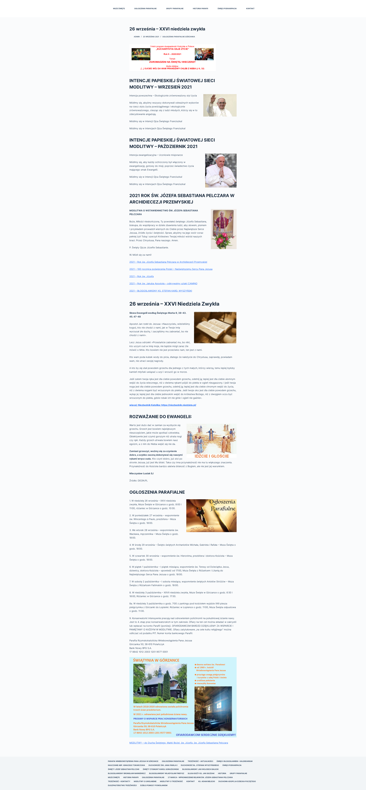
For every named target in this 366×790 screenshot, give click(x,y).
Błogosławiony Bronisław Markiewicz (127, 773)
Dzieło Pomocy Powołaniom (153, 785)
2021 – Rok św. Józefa (141, 276)
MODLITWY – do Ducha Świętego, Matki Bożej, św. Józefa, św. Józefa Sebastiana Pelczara (178, 742)
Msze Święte (119, 8)
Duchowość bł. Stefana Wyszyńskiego (200, 765)
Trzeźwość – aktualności (200, 761)
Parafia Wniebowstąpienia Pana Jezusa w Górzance (133, 761)
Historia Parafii (200, 8)
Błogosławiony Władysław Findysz (166, 773)
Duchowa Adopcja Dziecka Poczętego (237, 781)
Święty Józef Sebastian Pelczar (123, 769)
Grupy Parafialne (174, 8)
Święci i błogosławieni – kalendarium (234, 761)
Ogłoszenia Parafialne (145, 8)
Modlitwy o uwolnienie (145, 781)
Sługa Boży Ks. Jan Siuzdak (201, 773)
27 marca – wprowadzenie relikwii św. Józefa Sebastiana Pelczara (200, 777)
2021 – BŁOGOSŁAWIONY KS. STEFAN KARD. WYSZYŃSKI (160, 290)
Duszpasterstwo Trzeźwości (122, 785)
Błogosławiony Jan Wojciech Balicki (200, 769)
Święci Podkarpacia (227, 8)
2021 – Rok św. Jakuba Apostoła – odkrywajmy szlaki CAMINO (163, 283)
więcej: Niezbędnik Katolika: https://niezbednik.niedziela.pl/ (162, 405)
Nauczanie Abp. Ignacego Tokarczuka (126, 765)
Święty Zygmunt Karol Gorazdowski (161, 769)
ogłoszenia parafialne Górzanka (178, 37)
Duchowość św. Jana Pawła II (163, 765)
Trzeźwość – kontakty (119, 781)
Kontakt (250, 8)
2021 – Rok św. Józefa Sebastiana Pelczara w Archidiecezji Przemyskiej (168, 261)
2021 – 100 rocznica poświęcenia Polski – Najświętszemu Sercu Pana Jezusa (170, 269)
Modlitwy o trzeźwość (171, 781)
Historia (222, 773)
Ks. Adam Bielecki (206, 781)
